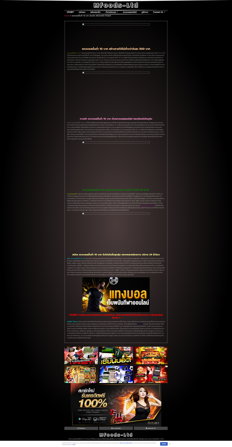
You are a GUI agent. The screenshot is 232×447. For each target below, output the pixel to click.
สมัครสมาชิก (95, 12)
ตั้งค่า (73, 445)
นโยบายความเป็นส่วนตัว (126, 443)
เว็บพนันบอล (110, 12)
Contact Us (158, 12)
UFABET (70, 12)
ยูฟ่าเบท (145, 12)
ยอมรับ (164, 444)
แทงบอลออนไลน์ (130, 12)
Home (66, 15)
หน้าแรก (82, 12)
